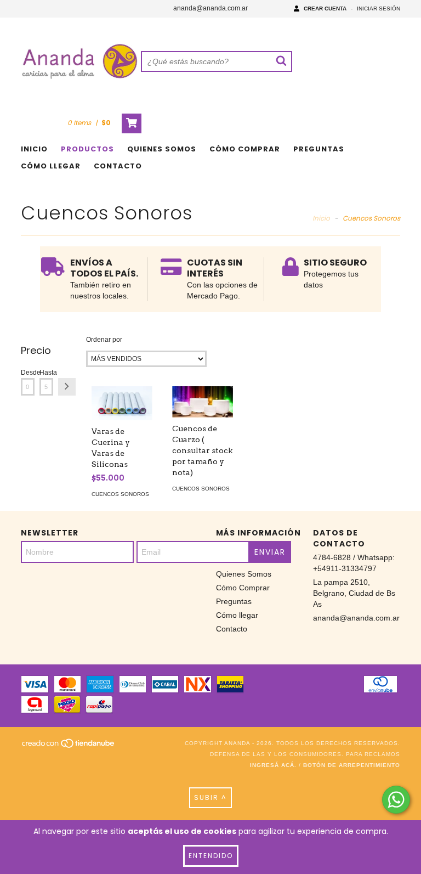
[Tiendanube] (69, 747)
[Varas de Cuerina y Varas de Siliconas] (122, 403)
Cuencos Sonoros (120, 494)
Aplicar (67, 387)
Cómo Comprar (244, 149)
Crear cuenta (325, 8)
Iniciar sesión (378, 8)
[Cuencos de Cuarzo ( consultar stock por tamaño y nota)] (202, 402)
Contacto (118, 166)
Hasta (46, 372)
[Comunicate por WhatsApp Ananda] (396, 800)
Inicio (34, 149)
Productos (87, 149)
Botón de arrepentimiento (351, 765)
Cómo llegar (51, 166)
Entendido (211, 855)
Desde (28, 372)
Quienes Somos (161, 149)
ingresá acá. (273, 765)
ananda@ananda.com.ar (210, 8)
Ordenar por (104, 339)
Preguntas (318, 149)
